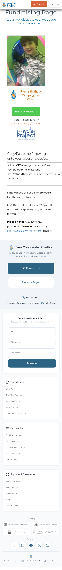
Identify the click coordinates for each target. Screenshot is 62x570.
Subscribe (32, 363)
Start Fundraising (13, 435)
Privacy (42, 561)
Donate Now (33, 268)
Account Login (12, 505)
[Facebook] (14, 545)
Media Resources (13, 481)
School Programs (13, 453)
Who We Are (11, 389)
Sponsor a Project (31, 282)
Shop (8, 499)
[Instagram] (22, 545)
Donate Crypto (12, 459)
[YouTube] (31, 545)
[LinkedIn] (47, 545)
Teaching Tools (12, 487)
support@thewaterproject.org (24, 303)
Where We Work (13, 401)
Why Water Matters (14, 407)
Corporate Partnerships (15, 447)
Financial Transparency (16, 413)
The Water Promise (14, 395)
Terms (48, 561)
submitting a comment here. (24, 230)
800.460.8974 (33, 297)
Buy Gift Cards (12, 441)
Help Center (50, 303)
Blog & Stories (11, 493)
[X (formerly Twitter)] (39, 545)
